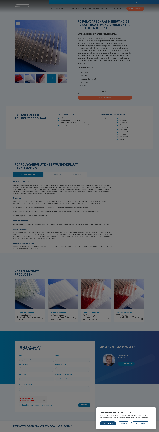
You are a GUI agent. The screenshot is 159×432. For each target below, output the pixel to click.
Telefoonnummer (60, 365)
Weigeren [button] (124, 423)
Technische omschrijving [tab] (28, 175)
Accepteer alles (108, 423)
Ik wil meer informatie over (64, 374)
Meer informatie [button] (145, 417)
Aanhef (21, 355)
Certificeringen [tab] (55, 175)
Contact (104, 92)
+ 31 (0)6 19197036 (126, 363)
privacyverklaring (38, 405)
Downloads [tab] (77, 175)
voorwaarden (49, 405)
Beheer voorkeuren (140, 423)
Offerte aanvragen (105, 97)
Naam (57, 355)
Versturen (84, 405)
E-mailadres (23, 365)
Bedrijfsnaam (23, 374)
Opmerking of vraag (25, 384)
